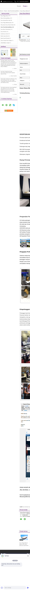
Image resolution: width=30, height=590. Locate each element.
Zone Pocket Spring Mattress (13, 10)
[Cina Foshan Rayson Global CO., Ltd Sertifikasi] (4, 52)
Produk (25, 6)
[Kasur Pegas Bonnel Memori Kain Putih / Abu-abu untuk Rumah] (24, 537)
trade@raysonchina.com (8, 1)
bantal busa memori (5, 33)
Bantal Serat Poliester (5, 38)
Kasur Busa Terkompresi (6, 29)
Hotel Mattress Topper (5, 42)
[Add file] (2, 587)
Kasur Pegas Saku (4, 15)
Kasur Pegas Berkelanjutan (6, 22)
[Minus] (28, 556)
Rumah (19, 6)
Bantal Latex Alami (4, 36)
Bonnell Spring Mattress (5, 18)
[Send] (28, 587)
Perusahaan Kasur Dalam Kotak (7, 24)
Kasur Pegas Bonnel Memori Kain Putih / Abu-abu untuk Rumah (24, 544)
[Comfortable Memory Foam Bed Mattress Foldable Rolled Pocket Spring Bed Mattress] (28, 36)
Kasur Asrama (3, 31)
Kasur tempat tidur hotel (5, 20)
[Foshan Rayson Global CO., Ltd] (8, 5)
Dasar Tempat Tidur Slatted (6, 40)
